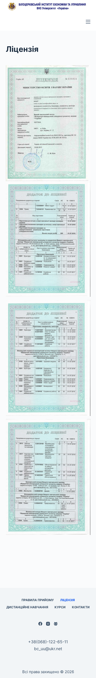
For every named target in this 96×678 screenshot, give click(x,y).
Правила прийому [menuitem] (38, 600)
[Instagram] (48, 624)
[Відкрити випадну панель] (88, 21)
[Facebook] (40, 624)
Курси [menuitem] (60, 607)
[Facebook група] (56, 624)
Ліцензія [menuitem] (67, 600)
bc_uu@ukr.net (48, 648)
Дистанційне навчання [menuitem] (27, 607)
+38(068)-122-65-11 (48, 641)
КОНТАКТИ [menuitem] (81, 607)
